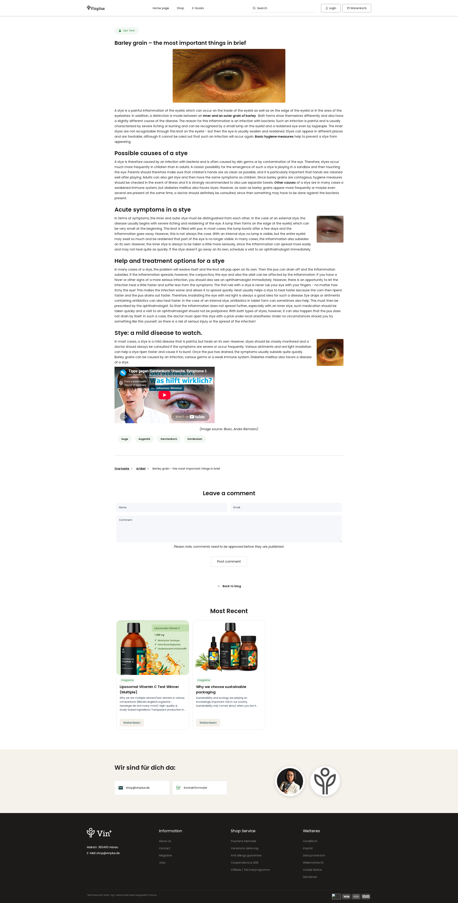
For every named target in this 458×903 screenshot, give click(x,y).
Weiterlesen (131, 723)
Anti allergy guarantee (246, 855)
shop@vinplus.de (108, 853)
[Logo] (96, 8)
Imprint (308, 848)
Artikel (140, 469)
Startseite (122, 469)
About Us (165, 841)
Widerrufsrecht (313, 863)
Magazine (165, 855)
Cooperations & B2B (244, 863)
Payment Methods (243, 841)
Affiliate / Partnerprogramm (250, 870)
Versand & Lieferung (244, 848)
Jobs (162, 863)
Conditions (310, 841)
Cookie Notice (312, 870)
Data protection (314, 855)
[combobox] (283, 8)
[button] (356, 8)
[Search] (253, 8)
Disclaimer (310, 877)
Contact (164, 848)
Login (330, 9)
